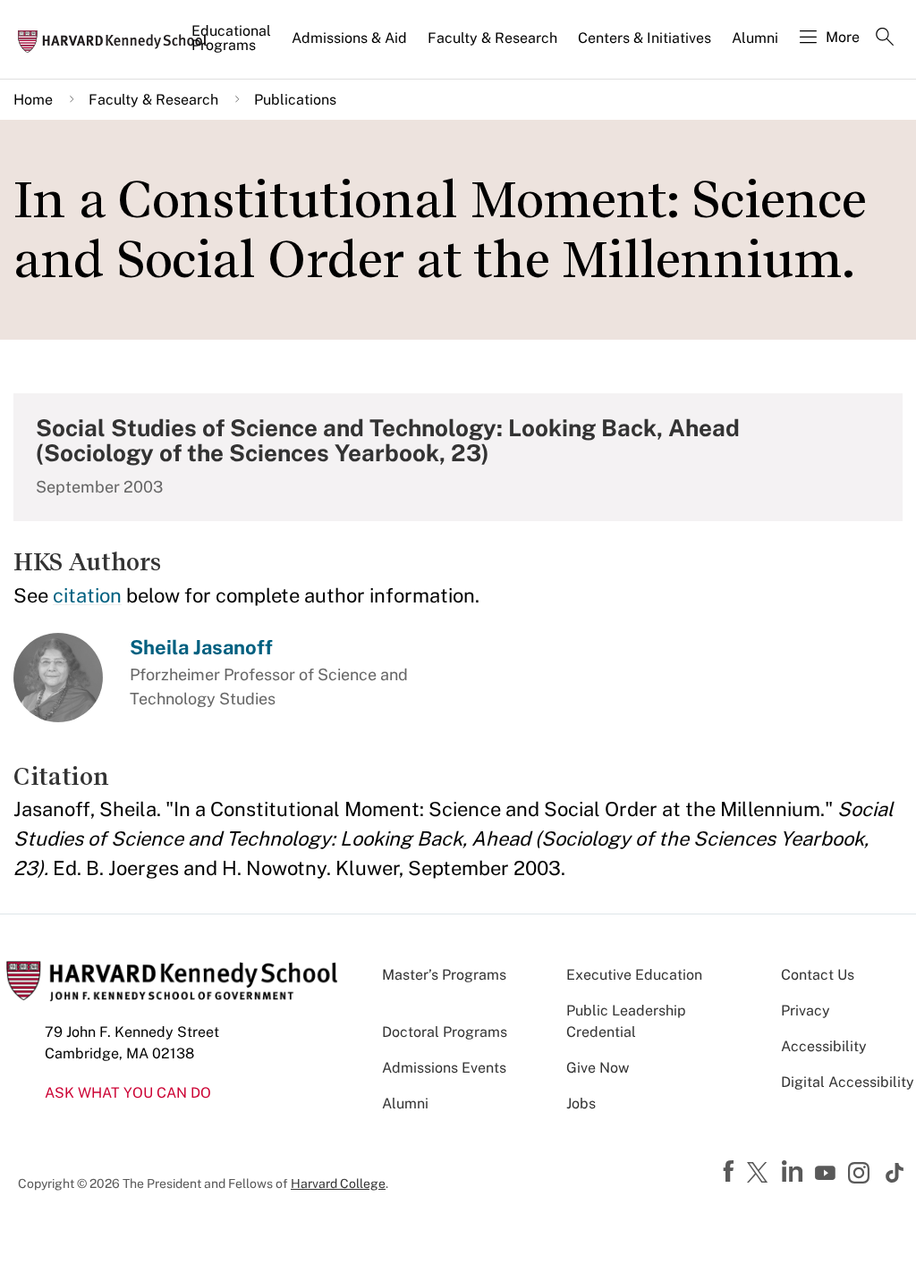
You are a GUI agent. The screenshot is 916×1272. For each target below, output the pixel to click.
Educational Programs (231, 38)
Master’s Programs (444, 974)
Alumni (755, 37)
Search (884, 38)
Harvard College (338, 1183)
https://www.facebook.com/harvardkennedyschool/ (730, 1172)
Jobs (581, 1103)
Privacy (805, 1010)
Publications (295, 99)
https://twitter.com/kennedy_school (760, 1173)
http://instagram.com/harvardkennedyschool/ (861, 1174)
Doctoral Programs (444, 1031)
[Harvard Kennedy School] (118, 40)
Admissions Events (444, 1067)
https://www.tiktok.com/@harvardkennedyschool (895, 1172)
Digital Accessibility (847, 1082)
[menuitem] (232, 45)
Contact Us (817, 974)
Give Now (597, 1067)
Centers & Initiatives (644, 37)
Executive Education (634, 974)
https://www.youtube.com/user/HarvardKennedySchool (827, 1174)
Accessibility (824, 1046)
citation (87, 595)
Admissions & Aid (349, 37)
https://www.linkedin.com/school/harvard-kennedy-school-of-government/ (794, 1172)
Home (33, 99)
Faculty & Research (492, 37)
